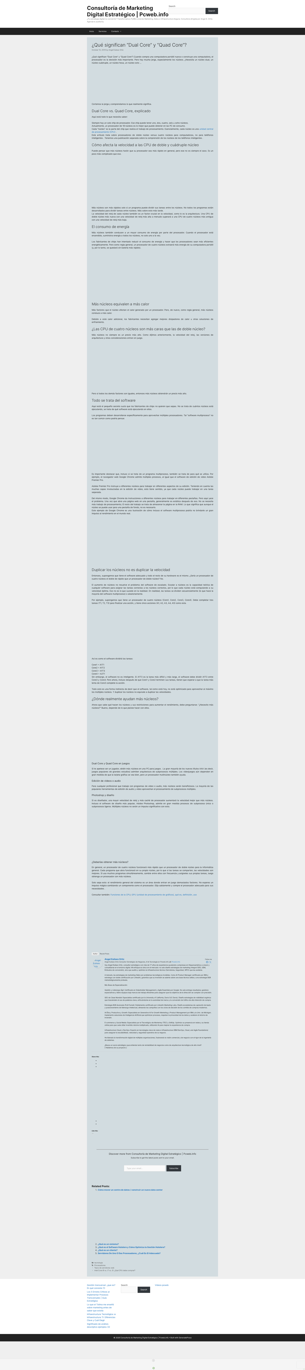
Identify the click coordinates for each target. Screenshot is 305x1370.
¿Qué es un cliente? (108, 1250)
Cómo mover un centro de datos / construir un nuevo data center (130, 1190)
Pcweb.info (176, 962)
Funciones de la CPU (120, 895)
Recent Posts (104, 954)
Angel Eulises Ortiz (114, 959)
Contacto (115, 31)
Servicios (103, 31)
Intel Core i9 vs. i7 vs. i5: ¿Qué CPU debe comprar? (114, 1270)
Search (172, 6)
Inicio (91, 31)
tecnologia (98, 1263)
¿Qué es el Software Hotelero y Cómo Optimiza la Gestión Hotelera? (131, 1247)
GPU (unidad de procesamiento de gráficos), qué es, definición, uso (164, 895)
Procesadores (100, 1265)
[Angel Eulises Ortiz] (98, 967)
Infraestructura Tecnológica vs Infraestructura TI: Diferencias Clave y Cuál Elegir (101, 1317)
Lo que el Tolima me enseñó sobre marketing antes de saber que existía (100, 1307)
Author (95, 954)
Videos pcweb (162, 1285)
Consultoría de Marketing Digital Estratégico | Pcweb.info (128, 11)
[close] (153, 1360)
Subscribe (173, 1168)
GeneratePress (185, 1338)
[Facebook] (207, 962)
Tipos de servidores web (104, 1268)
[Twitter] (210, 962)
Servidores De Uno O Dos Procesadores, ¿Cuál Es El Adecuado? (129, 1253)
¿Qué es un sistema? (108, 1244)
